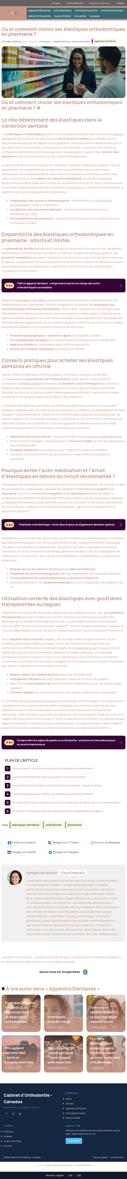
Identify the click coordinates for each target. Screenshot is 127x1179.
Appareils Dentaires (39, 10)
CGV (70, 1175)
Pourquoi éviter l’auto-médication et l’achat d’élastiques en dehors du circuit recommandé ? (67, 802)
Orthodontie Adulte (86, 10)
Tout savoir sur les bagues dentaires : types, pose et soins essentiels (61, 1055)
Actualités (80, 16)
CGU (79, 1175)
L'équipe (8, 1136)
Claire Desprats (72, 873)
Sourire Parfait (62, 16)
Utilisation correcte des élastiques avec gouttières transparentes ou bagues (58, 811)
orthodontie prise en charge (59, 1019)
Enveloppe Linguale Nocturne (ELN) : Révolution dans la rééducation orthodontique (19, 1012)
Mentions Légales (55, 1175)
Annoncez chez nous (99, 3)
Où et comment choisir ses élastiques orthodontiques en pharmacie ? (53, 768)
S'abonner (74, 1141)
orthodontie (54, 825)
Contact (8, 1145)
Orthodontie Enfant (112, 10)
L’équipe (120, 3)
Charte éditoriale (74, 3)
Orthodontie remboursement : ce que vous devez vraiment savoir (103, 1015)
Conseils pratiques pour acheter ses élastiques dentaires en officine (53, 794)
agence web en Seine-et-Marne (59, 1165)
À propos (56, 3)
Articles (70, 1103)
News (69, 1098)
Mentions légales (100, 1157)
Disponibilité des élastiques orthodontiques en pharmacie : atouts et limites (57, 785)
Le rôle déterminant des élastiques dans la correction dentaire (49, 777)
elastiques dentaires (25, 825)
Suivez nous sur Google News (60, 972)
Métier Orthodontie (39, 16)
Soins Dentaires (63, 10)
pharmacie (74, 825)
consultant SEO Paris (82, 1165)
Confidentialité (116, 1157)
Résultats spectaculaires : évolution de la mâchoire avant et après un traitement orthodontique (105, 1050)
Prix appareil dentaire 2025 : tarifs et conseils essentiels (19, 1055)
